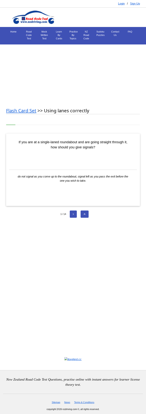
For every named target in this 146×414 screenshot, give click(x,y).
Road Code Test (29, 35)
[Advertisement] (73, 74)
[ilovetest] (73, 359)
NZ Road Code (86, 35)
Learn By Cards (59, 35)
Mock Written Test (44, 35)
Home (13, 31)
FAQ (130, 31)
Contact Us (115, 33)
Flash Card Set (21, 110)
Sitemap (56, 402)
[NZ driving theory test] (33, 17)
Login (121, 3)
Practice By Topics (73, 35)
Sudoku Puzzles (100, 33)
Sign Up (135, 3)
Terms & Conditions (84, 402)
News (67, 402)
